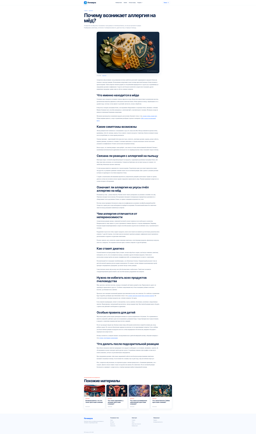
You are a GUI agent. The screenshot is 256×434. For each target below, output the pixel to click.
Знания (125, 2)
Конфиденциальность (158, 422)
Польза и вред (132, 2)
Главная (85, 10)
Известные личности (136, 423)
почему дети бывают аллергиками (108, 338)
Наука (111, 420)
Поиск (133, 422)
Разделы (139, 2)
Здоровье (91, 10)
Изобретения (119, 2)
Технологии (112, 425)
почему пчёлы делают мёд (150, 116)
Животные (112, 423)
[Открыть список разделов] (142, 3)
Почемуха (88, 418)
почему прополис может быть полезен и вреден (141, 295)
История (112, 422)
